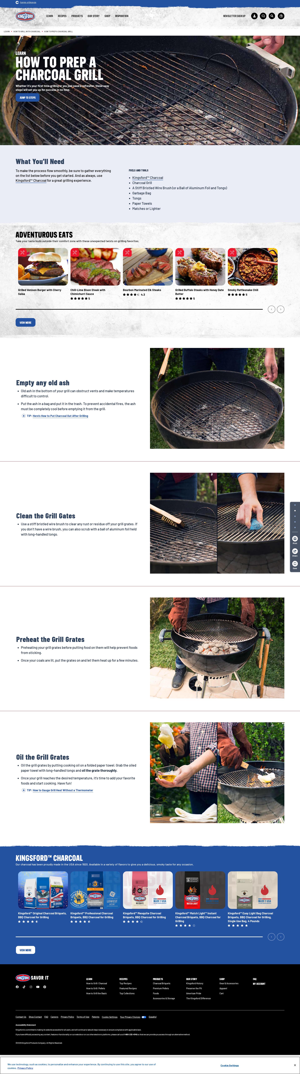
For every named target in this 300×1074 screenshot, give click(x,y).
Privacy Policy (67, 1017)
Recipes (124, 979)
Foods (156, 993)
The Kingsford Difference (198, 998)
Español (152, 1017)
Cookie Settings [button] (110, 1017)
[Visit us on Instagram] (30, 986)
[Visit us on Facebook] (17, 986)
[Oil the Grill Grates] (295, 527)
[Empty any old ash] (295, 510)
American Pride (193, 993)
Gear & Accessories (229, 983)
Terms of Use (83, 1017)
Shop (222, 979)
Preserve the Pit (194, 988)
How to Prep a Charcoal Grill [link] (58, 31)
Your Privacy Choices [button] (130, 1017)
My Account (259, 984)
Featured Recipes (128, 988)
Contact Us (21, 1017)
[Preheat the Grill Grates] (295, 522)
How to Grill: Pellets (95, 988)
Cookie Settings (230, 1065)
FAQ (255, 979)
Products (158, 979)
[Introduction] (295, 505)
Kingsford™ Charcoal (31, 180)
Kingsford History (194, 983)
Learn (89, 979)
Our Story (191, 979)
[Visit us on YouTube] (37, 986)
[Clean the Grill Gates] (295, 516)
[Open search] (272, 16)
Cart (222, 993)
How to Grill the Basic (96, 993)
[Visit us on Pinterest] (44, 986)
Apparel (223, 988)
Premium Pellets (161, 988)
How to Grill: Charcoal (96, 983)
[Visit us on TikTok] (24, 986)
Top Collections (127, 993)
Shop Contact (35, 1017)
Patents (95, 1017)
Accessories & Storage (164, 998)
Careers (54, 1017)
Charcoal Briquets (161, 983)
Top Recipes (126, 983)
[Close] (295, 1065)
